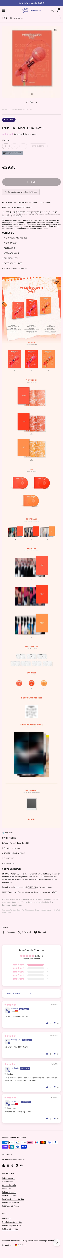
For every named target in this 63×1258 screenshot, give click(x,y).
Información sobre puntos (13, 1199)
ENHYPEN (8, 119)
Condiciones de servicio (12, 1222)
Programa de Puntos (10, 1206)
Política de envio (9, 1192)
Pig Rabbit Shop (31, 1240)
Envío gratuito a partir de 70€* (32, 3)
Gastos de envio (9, 1185)
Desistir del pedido (10, 1195)
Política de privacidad (11, 1225)
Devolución (6, 1188)
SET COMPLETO (38, 146)
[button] (58, 10)
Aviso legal (6, 1218)
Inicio (4, 109)
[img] (10, 1005)
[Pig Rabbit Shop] (31, 10)
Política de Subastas (10, 1202)
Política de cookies (10, 1229)
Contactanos (7, 1181)
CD (9, 109)
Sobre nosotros (8, 1178)
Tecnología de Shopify (47, 1240)
